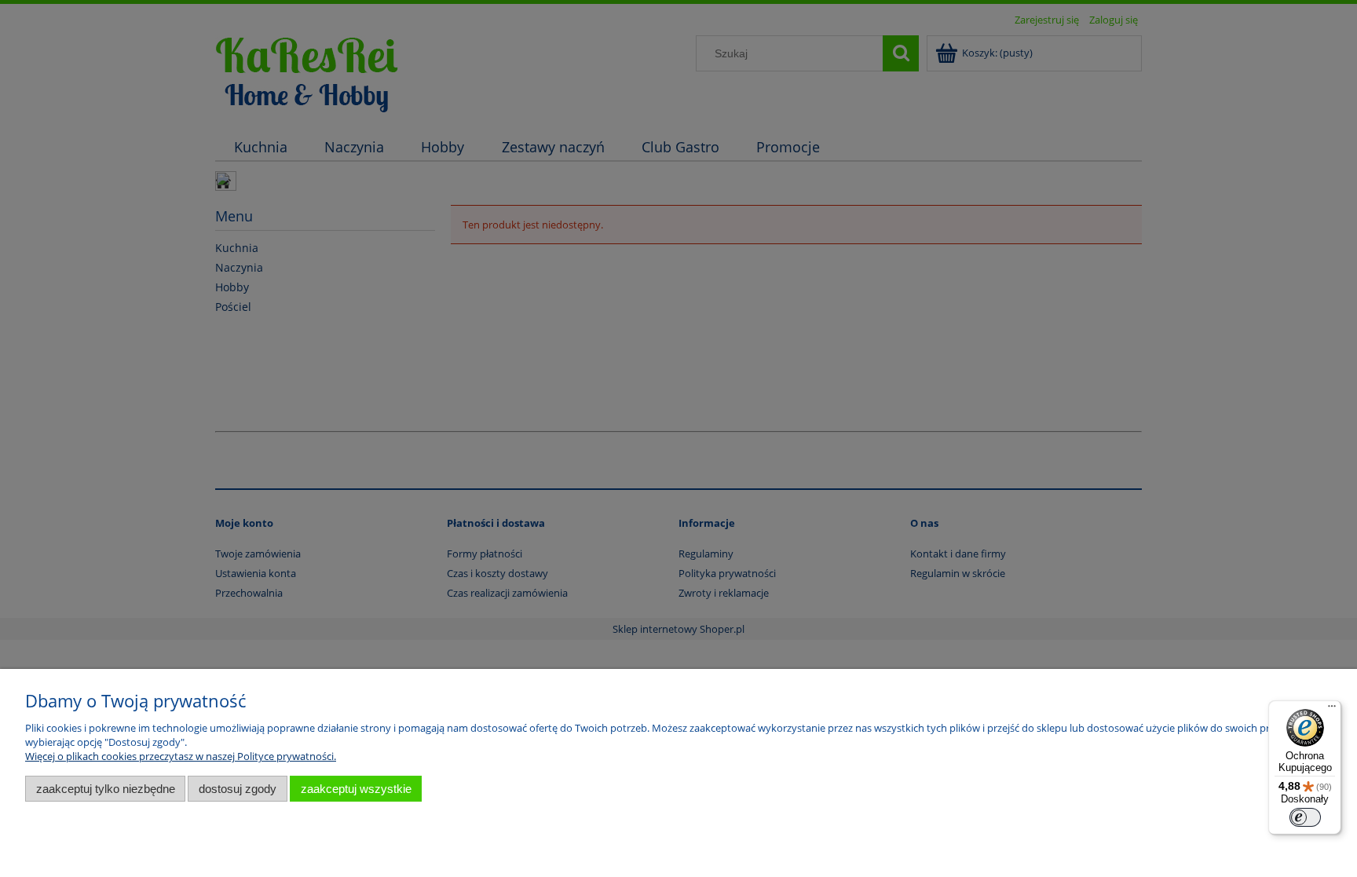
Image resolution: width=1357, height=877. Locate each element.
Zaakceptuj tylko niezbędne (105, 788)
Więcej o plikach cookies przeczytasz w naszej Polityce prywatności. (180, 756)
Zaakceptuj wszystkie (356, 788)
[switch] (1305, 817)
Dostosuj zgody (237, 788)
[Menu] (1331, 709)
